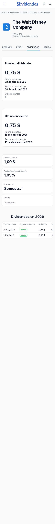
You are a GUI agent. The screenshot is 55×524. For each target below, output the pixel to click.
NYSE (25, 13)
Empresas (14, 13)
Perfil (19, 47)
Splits (47, 47)
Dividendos (33, 47)
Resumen (7, 47)
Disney (34, 13)
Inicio (4, 13)
